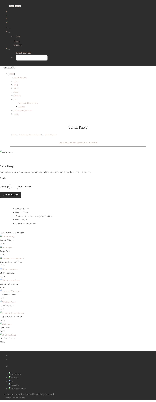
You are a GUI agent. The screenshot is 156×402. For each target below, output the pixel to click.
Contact (17, 96)
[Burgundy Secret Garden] (12, 313)
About (16, 92)
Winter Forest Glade (9, 284)
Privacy (21, 106)
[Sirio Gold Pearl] (7, 302)
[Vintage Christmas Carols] (12, 258)
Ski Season (5, 327)
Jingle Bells (5, 251)
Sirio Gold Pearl (7, 306)
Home (16, 81)
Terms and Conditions (28, 103)
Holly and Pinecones (9, 295)
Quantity (4, 187)
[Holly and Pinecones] (10, 291)
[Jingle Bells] (6, 247)
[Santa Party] (3, 159)
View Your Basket (67, 143)
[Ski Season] (6, 324)
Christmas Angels (7, 273)
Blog (15, 85)
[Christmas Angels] (8, 269)
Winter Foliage (6, 240)
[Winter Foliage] (7, 236)
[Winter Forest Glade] (10, 280)
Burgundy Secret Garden (11, 317)
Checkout (17, 45)
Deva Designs (50, 135)
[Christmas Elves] (8, 335)
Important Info (20, 77)
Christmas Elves (7, 338)
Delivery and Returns (22, 110)
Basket (16, 41)
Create (22, 398)
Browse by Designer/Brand (30, 135)
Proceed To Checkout (87, 143)
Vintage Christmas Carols (11, 262)
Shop (15, 88)
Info (15, 99)
